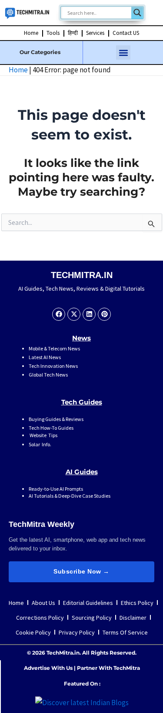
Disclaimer (133, 617)
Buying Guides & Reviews (56, 419)
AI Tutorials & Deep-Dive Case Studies (69, 495)
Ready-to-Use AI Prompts (56, 489)
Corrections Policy (40, 617)
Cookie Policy (33, 632)
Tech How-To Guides (51, 427)
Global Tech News (48, 374)
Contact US (126, 33)
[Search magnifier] (137, 13)
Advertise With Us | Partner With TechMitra (82, 668)
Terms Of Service (125, 632)
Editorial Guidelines (88, 603)
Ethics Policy (137, 603)
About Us (43, 603)
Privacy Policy (77, 632)
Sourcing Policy (92, 617)
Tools (53, 33)
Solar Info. (40, 444)
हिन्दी (73, 33)
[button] (123, 52)
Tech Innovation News (53, 366)
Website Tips (43, 435)
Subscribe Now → (81, 571)
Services (95, 33)
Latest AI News (45, 357)
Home (31, 33)
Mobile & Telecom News (54, 348)
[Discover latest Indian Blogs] (82, 701)
